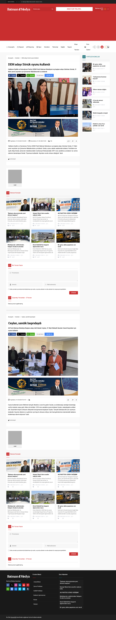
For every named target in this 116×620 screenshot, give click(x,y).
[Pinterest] (27, 585)
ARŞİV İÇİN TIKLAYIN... (74, 9)
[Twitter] (11, 585)
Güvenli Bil (13, 617)
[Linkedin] (19, 585)
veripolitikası (37, 582)
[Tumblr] (27, 589)
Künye (35, 599)
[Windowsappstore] (23, 589)
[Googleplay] (19, 589)
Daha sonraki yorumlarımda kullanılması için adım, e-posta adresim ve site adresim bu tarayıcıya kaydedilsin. (38, 289)
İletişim (36, 604)
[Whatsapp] (7, 589)
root (15, 185)
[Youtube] (23, 585)
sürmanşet (13, 159)
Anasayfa (10, 58)
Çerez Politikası (38, 586)
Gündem (17, 58)
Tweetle (22, 75)
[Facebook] (7, 585)
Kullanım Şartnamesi (39, 595)
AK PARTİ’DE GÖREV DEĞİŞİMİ (30, 1)
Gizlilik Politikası (38, 591)
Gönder (32, 75)
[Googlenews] (11, 589)
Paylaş (13, 75)
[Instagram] (15, 585)
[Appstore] (15, 589)
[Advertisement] (58, 28)
